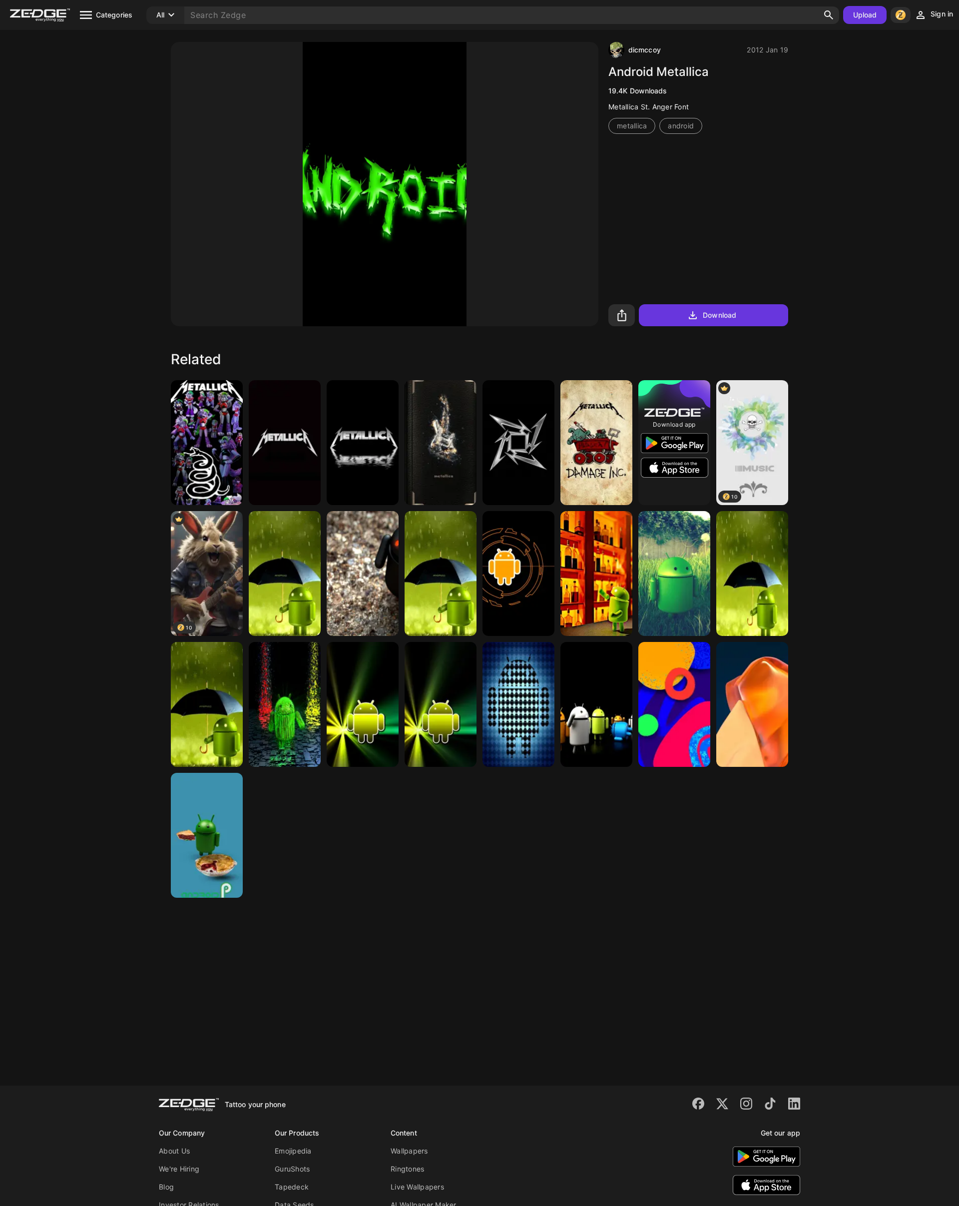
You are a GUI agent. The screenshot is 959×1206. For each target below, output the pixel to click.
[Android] (207, 835)
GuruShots (292, 1169)
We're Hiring (179, 1169)
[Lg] (752, 704)
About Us (174, 1151)
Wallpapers (409, 1151)
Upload (865, 14)
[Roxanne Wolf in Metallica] (207, 442)
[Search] (828, 14)
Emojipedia (293, 1151)
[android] (441, 573)
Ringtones (407, 1169)
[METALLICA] (441, 442)
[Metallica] (285, 442)
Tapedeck (292, 1187)
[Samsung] (674, 704)
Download (719, 315)
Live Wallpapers (417, 1187)
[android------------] (285, 573)
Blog (166, 1187)
